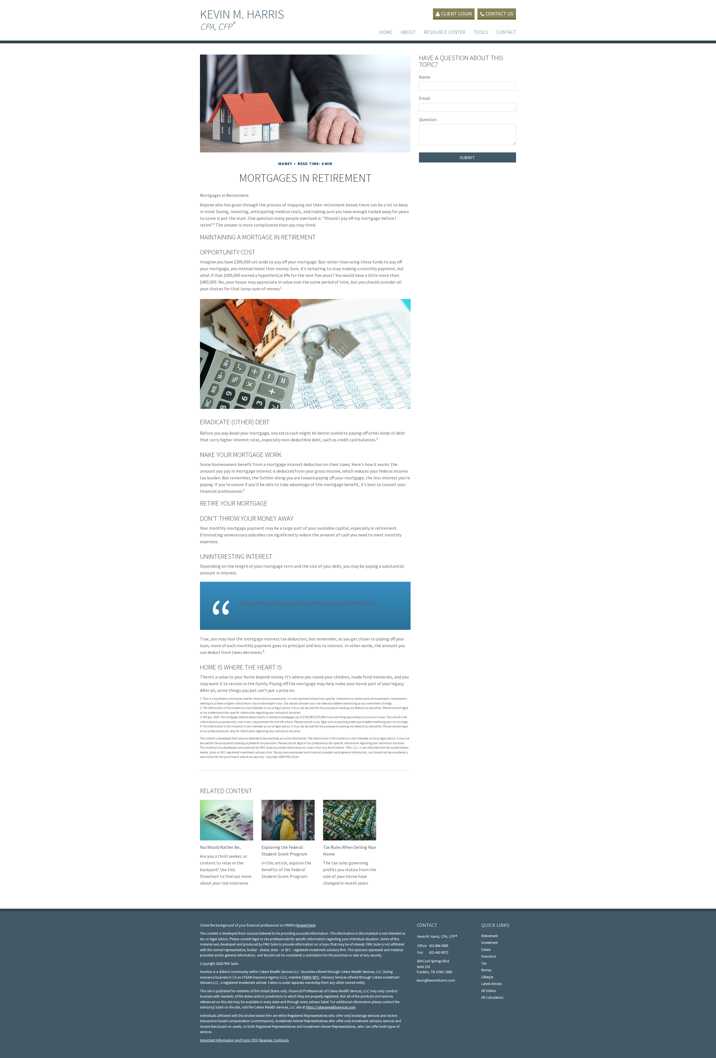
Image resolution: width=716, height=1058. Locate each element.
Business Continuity (274, 1040)
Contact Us (499, 13)
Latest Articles (491, 983)
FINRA (306, 977)
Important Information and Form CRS (228, 1040)
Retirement (489, 936)
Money (486, 970)
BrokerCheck (305, 925)
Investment (489, 942)
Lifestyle (487, 977)
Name (424, 77)
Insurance (488, 956)
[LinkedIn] (420, 989)
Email (424, 98)
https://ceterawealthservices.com (331, 1007)
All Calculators (492, 997)
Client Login (456, 13)
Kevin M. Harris (242, 19)
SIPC (315, 977)
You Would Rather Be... (221, 847)
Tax (484, 963)
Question (428, 119)
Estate (486, 949)
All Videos (488, 990)
